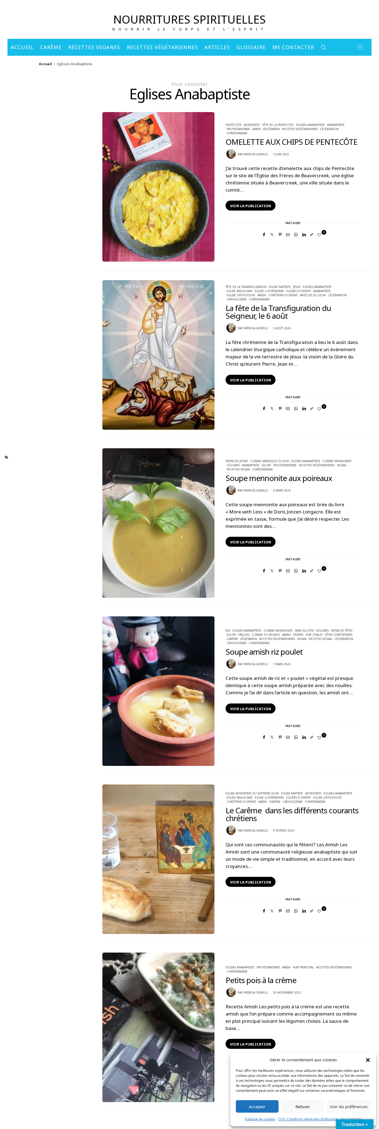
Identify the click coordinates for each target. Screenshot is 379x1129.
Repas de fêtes (341, 630)
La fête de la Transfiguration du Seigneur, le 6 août (278, 312)
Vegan (341, 465)
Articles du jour (313, 295)
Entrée (298, 635)
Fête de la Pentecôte (278, 125)
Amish (256, 129)
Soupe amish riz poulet (264, 651)
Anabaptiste (336, 125)
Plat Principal (303, 967)
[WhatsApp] (296, 234)
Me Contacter (293, 47)
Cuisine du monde (266, 635)
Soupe (266, 465)
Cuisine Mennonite (337, 461)
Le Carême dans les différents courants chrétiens (292, 814)
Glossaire (251, 47)
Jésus (296, 287)
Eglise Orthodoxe (241, 295)
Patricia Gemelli (256, 154)
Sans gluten (304, 630)
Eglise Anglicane (239, 291)
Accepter (257, 1106)
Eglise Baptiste (280, 287)
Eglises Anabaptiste (310, 125)
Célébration (329, 129)
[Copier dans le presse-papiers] (311, 234)
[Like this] (320, 234)
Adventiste (252, 125)
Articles (217, 47)
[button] (368, 1059)
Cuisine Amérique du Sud (269, 461)
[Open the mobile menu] (360, 47)
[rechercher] (323, 47)
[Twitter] (271, 234)
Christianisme (237, 133)
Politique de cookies (260, 1119)
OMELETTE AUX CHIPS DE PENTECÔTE (291, 141)
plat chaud (314, 635)
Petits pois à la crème (261, 980)
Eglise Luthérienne (269, 291)
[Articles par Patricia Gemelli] (231, 154)
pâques (243, 635)
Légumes (233, 465)
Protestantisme (238, 129)
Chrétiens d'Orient (283, 295)
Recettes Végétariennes (162, 47)
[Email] (288, 234)
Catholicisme (237, 299)
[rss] (6, 457)
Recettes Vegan (238, 469)
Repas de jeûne (237, 461)
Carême (51, 47)
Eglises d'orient (298, 291)
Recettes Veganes (94, 47)
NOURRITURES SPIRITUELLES (189, 19)
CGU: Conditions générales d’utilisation (308, 1119)
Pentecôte (234, 125)
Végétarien (271, 129)
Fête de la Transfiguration (246, 287)
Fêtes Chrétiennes (338, 635)
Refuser (302, 1106)
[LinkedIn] (304, 234)
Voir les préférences (349, 1106)
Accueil (22, 47)
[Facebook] (264, 234)
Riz (228, 630)
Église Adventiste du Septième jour (252, 793)
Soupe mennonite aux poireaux (279, 478)
